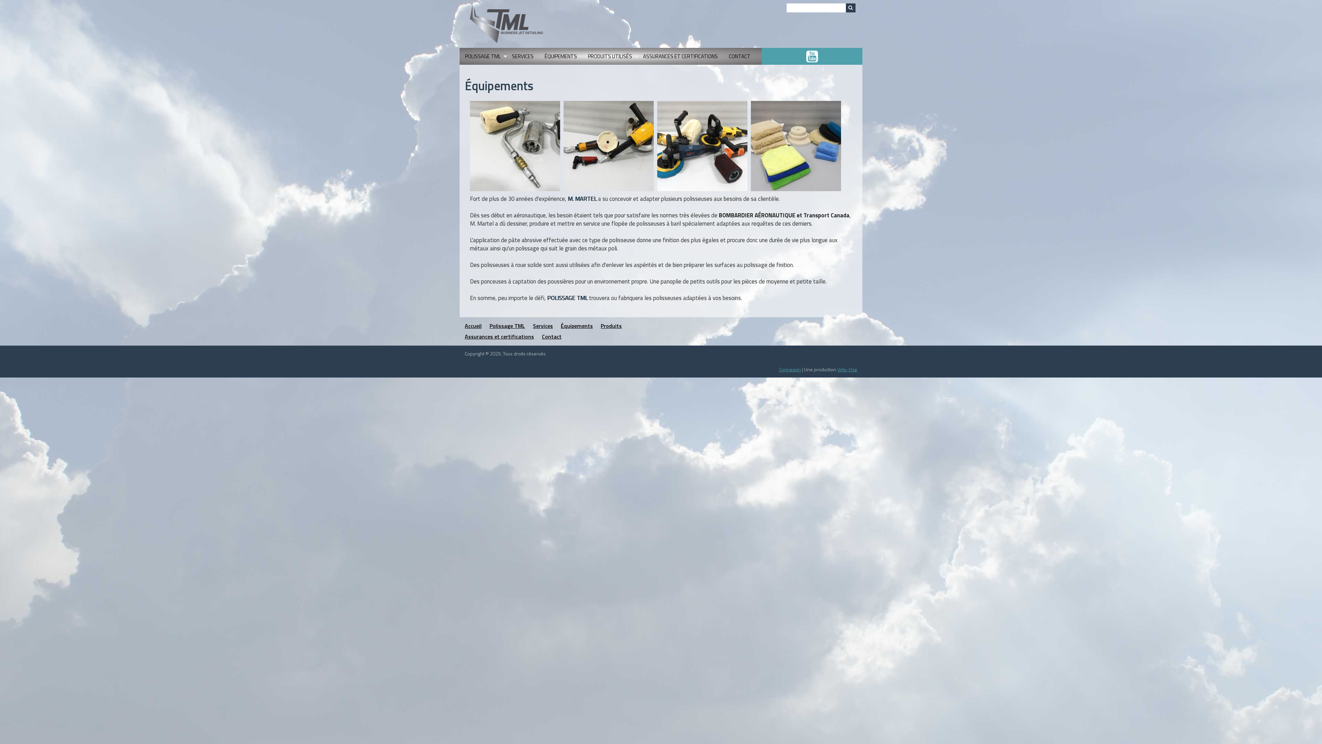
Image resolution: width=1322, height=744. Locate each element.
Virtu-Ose (847, 369)
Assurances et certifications (680, 56)
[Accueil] (506, 23)
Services (523, 56)
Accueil (473, 326)
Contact (740, 56)
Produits (611, 326)
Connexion (790, 369)
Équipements (561, 56)
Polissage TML (485, 58)
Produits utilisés (613, 58)
